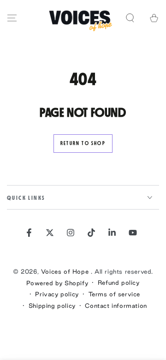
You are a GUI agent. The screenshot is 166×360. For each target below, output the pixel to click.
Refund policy (119, 282)
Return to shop (83, 143)
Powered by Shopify (57, 283)
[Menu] (12, 18)
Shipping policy (52, 305)
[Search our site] (130, 18)
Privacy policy (56, 294)
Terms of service (115, 294)
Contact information (116, 305)
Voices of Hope (66, 271)
